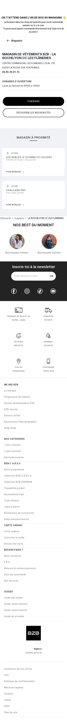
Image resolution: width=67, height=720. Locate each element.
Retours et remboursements (20, 568)
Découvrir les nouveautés (34, 112)
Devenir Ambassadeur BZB (19, 403)
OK (51, 276)
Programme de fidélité (17, 397)
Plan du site (10, 712)
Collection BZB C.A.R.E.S (18, 475)
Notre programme (14, 469)
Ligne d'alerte (12, 507)
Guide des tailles (13, 597)
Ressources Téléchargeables (20, 422)
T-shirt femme (12, 445)
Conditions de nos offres (18, 669)
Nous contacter (12, 556)
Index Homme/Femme (16, 519)
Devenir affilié (12, 415)
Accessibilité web (14, 494)
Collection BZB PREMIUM (18, 482)
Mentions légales (13, 687)
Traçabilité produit (14, 488)
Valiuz (7, 700)
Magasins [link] (16, 40)
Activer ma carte (13, 544)
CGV (6, 675)
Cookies (8, 693)
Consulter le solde (14, 537)
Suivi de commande (15, 574)
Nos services (11, 581)
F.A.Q (7, 562)
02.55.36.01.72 (10, 72)
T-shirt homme (12, 451)
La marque (10, 390)
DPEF (7, 706)
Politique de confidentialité (19, 681)
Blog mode (10, 428)
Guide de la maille (14, 616)
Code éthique (11, 500)
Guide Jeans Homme (15, 604)
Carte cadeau (11, 531)
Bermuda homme (14, 457)
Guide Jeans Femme (15, 610)
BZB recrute (11, 409)
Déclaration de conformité (19, 513)
